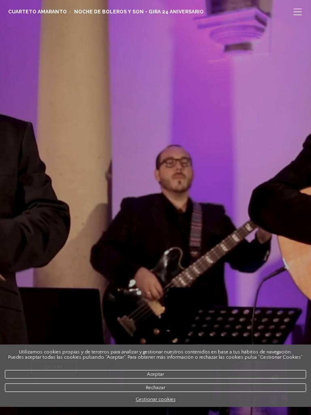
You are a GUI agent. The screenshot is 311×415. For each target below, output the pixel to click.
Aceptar (155, 374)
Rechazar (155, 387)
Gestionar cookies (156, 399)
